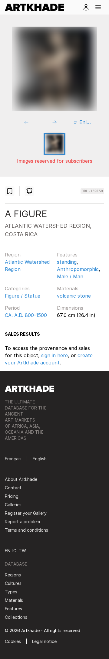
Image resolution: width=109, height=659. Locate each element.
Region (13, 255)
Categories (17, 288)
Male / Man (70, 276)
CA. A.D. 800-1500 (26, 315)
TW (22, 550)
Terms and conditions (26, 530)
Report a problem (22, 521)
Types (11, 591)
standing (67, 262)
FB (7, 550)
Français (13, 458)
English (40, 458)
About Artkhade (21, 479)
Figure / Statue (22, 296)
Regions (13, 574)
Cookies (13, 641)
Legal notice (44, 641)
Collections (16, 617)
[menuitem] (37, 7)
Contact (13, 487)
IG (14, 550)
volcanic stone (74, 296)
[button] (98, 7)
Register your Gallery (26, 513)
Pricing (11, 496)
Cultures (13, 583)
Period (12, 308)
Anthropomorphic (78, 269)
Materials (67, 288)
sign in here (54, 355)
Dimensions (70, 308)
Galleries (13, 504)
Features (67, 255)
